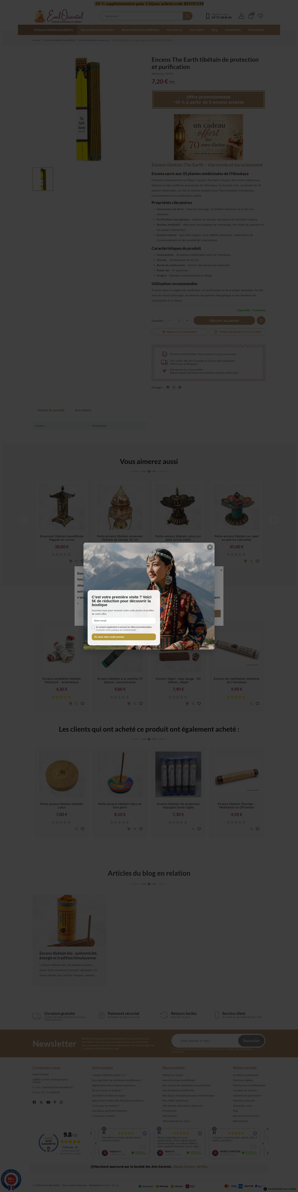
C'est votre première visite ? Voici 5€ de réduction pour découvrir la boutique (121, 601)
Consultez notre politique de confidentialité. (116, 630)
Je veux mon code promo (109, 636)
